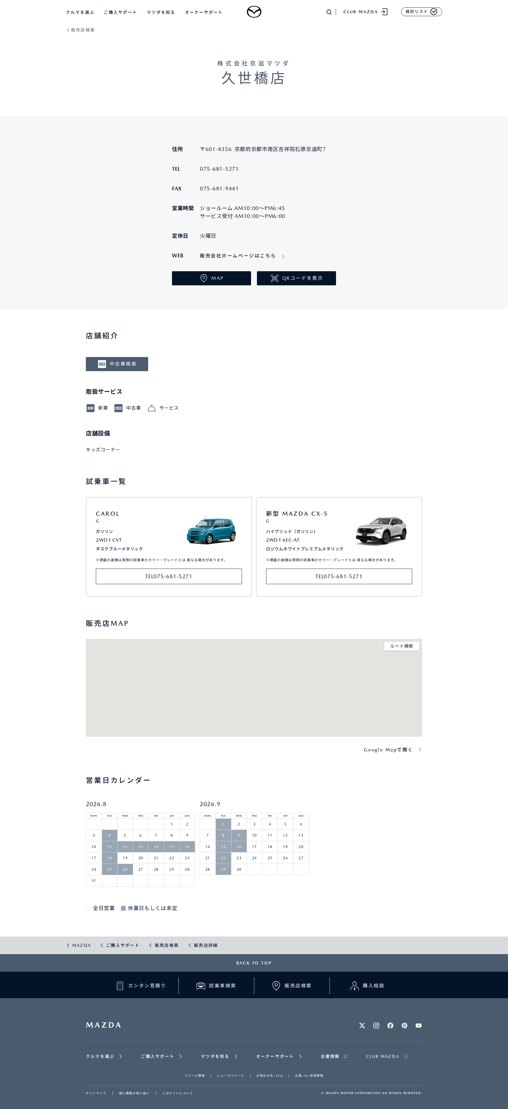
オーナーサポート (204, 12)
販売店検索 (83, 30)
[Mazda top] (254, 12)
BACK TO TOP (254, 963)
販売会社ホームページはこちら (238, 256)
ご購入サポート (120, 12)
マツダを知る (161, 12)
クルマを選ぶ (80, 12)
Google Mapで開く (388, 750)
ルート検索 (401, 646)
